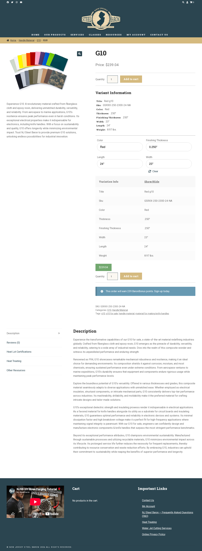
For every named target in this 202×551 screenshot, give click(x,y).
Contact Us (148, 500)
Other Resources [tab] (16, 370)
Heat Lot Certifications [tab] (19, 351)
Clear (155, 171)
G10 (39, 40)
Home (13, 40)
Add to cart (131, 79)
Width (149, 157)
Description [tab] (13, 333)
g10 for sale (112, 313)
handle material (126, 313)
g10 (103, 313)
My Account (148, 506)
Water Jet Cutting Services (157, 528)
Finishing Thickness (157, 140)
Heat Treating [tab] (14, 361)
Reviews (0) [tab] (13, 342)
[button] (79, 53)
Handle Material (26, 40)
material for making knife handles (152, 313)
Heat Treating (149, 522)
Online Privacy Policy (153, 534)
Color (100, 140)
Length (101, 157)
